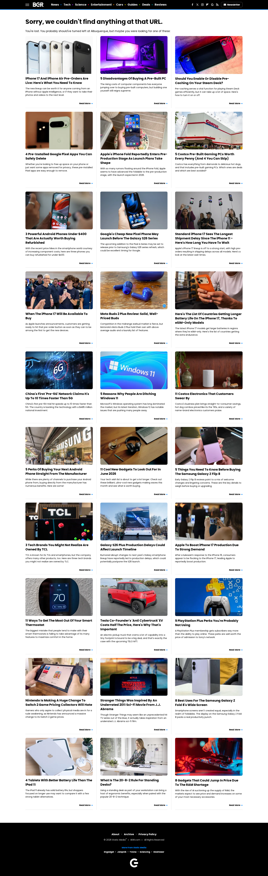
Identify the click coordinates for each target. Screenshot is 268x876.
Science (80, 4)
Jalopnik (121, 852)
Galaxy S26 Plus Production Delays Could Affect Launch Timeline (132, 547)
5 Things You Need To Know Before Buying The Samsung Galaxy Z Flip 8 (208, 471)
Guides (133, 4)
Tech (67, 4)
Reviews (161, 4)
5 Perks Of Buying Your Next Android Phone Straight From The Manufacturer (56, 471)
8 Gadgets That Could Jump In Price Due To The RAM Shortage (206, 782)
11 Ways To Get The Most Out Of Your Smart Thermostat (58, 623)
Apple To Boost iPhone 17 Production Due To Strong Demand (207, 547)
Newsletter (233, 4)
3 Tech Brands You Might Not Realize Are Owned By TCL (56, 547)
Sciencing (145, 852)
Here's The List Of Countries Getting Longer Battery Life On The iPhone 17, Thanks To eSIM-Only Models (208, 318)
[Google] (212, 4)
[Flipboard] (207, 4)
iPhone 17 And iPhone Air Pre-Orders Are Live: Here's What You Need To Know (56, 80)
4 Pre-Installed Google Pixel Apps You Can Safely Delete (58, 156)
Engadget (109, 852)
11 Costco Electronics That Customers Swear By (204, 396)
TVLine (133, 852)
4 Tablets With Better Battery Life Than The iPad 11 (58, 782)
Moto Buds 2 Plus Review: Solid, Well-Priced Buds (129, 316)
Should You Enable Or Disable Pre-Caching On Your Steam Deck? (202, 81)
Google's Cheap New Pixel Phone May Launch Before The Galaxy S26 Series (129, 236)
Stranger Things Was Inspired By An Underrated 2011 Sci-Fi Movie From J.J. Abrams (130, 704)
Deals (146, 4)
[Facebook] (192, 4)
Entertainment (101, 4)
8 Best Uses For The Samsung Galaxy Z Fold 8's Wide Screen (205, 703)
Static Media (119, 840)
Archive (129, 834)
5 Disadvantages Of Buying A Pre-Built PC (133, 78)
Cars (119, 4)
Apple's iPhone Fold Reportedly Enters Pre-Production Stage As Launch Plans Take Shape (133, 158)
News (55, 4)
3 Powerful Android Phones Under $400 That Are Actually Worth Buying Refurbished (56, 238)
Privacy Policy (147, 834)
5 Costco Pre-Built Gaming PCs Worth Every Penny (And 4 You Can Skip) (204, 156)
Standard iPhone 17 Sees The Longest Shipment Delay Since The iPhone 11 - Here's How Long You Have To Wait (204, 238)
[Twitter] (197, 4)
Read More (84, 103)
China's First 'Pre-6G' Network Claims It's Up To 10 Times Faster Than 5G (57, 396)
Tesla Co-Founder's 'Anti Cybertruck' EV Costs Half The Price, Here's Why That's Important (131, 625)
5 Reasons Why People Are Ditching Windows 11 (128, 396)
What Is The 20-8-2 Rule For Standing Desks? (129, 782)
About (115, 834)
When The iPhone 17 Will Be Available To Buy (56, 316)
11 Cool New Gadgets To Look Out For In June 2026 (130, 471)
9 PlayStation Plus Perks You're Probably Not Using (206, 623)
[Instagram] (202, 4)
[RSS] (217, 4)
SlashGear (158, 852)
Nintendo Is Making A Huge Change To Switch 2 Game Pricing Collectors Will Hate (58, 702)
